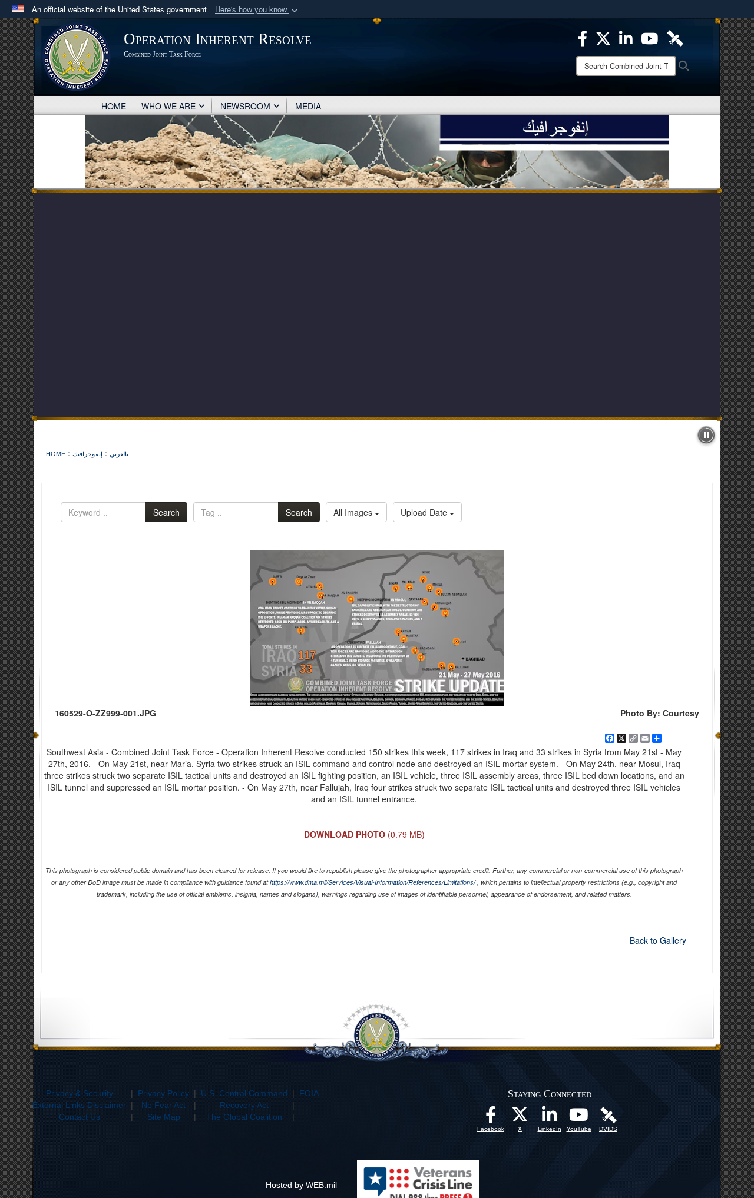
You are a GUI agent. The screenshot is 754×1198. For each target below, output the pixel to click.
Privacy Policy (163, 1093)
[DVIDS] (675, 37)
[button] (257, 10)
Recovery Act (244, 1105)
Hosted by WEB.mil (301, 1185)
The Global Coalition (244, 1116)
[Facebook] (582, 37)
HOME (113, 106)
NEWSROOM (245, 106)
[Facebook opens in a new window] (490, 1118)
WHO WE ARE (168, 106)
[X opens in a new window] (520, 1118)
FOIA (309, 1093)
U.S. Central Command (244, 1093)
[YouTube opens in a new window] (579, 1118)
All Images (354, 512)
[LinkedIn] (626, 37)
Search (166, 512)
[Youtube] (649, 37)
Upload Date (425, 512)
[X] (603, 37)
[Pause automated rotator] (706, 435)
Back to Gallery (658, 940)
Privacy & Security (79, 1093)
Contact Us (79, 1116)
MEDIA (308, 106)
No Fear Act (163, 1105)
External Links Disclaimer (79, 1105)
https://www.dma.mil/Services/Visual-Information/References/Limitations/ (372, 882)
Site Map (163, 1116)
